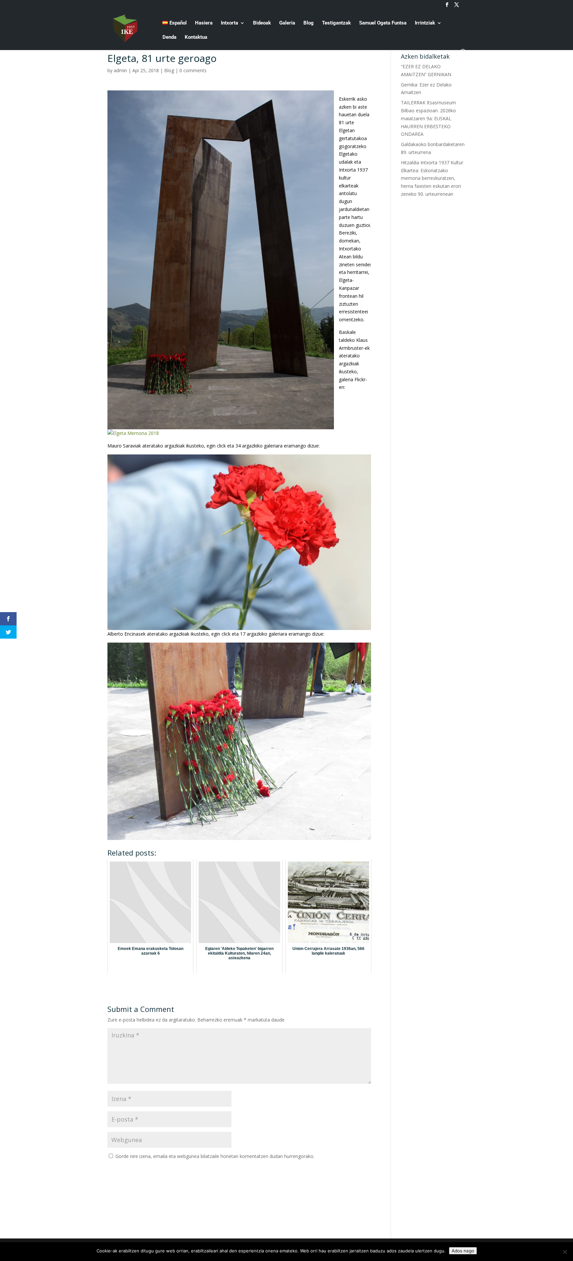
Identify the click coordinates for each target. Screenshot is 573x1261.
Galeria (287, 23)
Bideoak (262, 23)
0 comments (193, 70)
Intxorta (229, 23)
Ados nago (463, 1250)
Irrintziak (425, 23)
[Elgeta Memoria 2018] (133, 433)
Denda (169, 37)
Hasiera (204, 23)
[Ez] (564, 1251)
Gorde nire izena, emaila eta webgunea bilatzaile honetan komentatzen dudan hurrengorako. (214, 1156)
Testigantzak (336, 23)
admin (120, 70)
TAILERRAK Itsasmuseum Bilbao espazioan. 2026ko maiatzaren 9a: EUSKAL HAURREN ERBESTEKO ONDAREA (428, 118)
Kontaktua (196, 37)
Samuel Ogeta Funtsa (383, 23)
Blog (308, 23)
